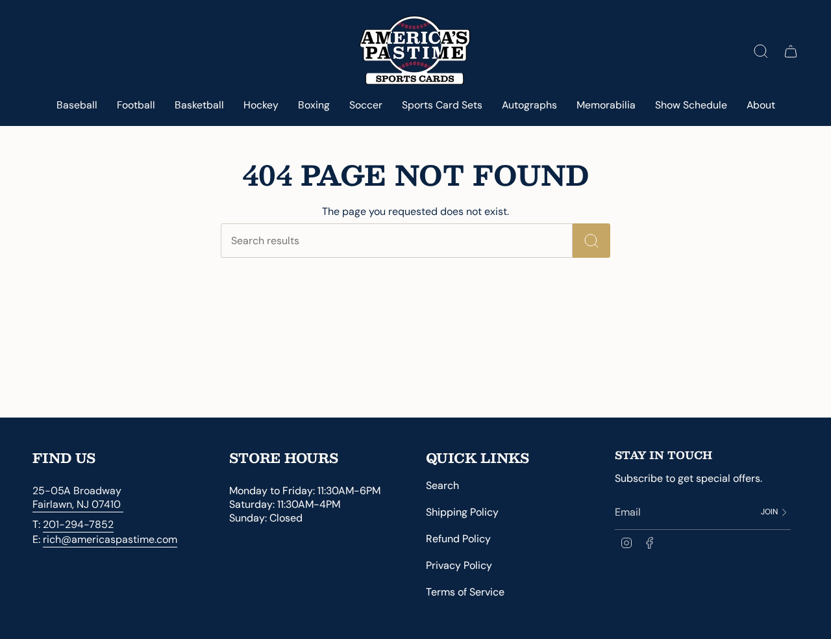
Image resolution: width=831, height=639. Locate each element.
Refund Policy (458, 538)
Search (442, 485)
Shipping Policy (462, 512)
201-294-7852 (78, 524)
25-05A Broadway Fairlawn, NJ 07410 (77, 497)
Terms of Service (465, 592)
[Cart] (791, 51)
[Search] (591, 240)
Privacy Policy (459, 565)
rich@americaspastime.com (110, 539)
